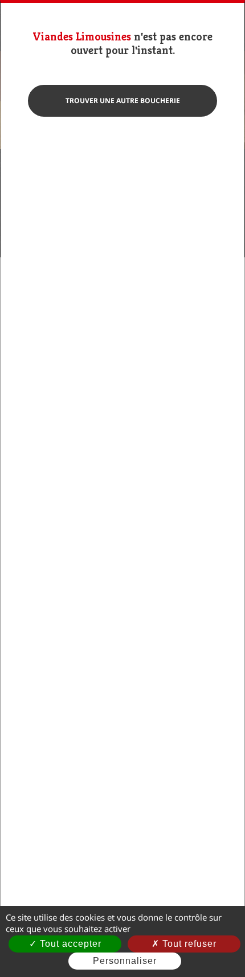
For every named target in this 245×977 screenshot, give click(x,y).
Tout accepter (69, 944)
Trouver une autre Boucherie (123, 100)
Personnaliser (125, 961)
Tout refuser (188, 944)
